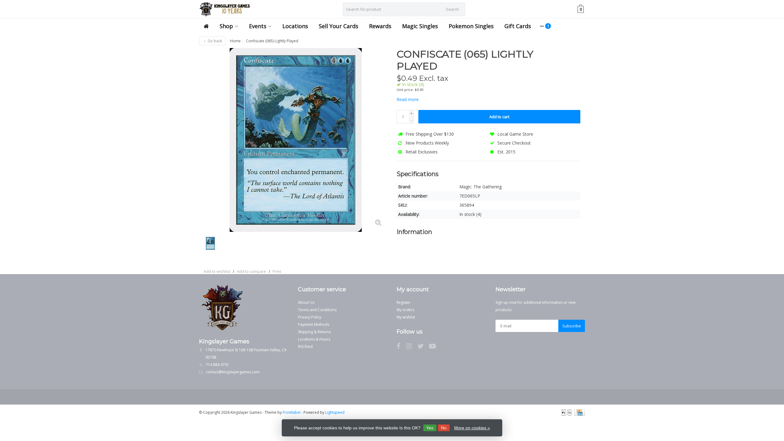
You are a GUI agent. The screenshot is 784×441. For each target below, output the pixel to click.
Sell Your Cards (338, 26)
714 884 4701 (217, 364)
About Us (306, 302)
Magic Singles (420, 26)
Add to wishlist (217, 271)
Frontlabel (291, 412)
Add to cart (499, 116)
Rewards (380, 26)
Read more (408, 99)
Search (452, 9)
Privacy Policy (309, 317)
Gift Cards (517, 26)
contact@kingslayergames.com (233, 372)
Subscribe (571, 326)
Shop (226, 26)
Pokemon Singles (471, 26)
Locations (295, 26)
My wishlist (406, 317)
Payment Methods (313, 324)
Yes (429, 427)
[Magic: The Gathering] (568, 57)
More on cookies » (472, 427)
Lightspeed (335, 412)
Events (257, 26)
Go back (214, 40)
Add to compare (251, 271)
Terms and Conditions (317, 309)
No (444, 427)
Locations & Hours (314, 339)
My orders (405, 309)
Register (404, 302)
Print (277, 271)
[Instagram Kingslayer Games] (411, 347)
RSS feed (305, 346)
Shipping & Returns (314, 331)
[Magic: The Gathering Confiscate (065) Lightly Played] (295, 140)
